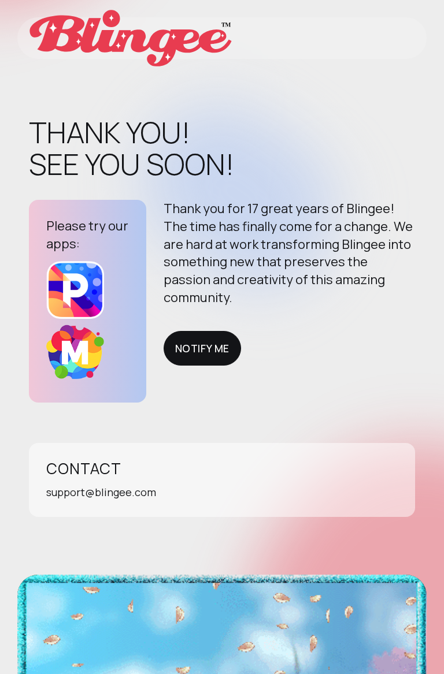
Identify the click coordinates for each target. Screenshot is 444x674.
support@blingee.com (101, 492)
